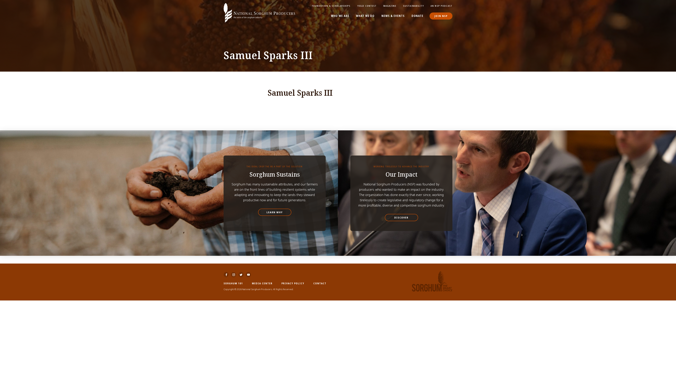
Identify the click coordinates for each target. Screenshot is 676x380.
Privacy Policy (292, 283)
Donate (417, 16)
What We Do (365, 16)
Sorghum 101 (233, 283)
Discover (401, 218)
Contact (319, 283)
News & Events (393, 16)
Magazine (389, 6)
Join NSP (441, 16)
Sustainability (413, 6)
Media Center (262, 283)
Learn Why (275, 212)
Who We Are (340, 16)
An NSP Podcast (441, 6)
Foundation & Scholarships (331, 6)
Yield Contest (367, 6)
